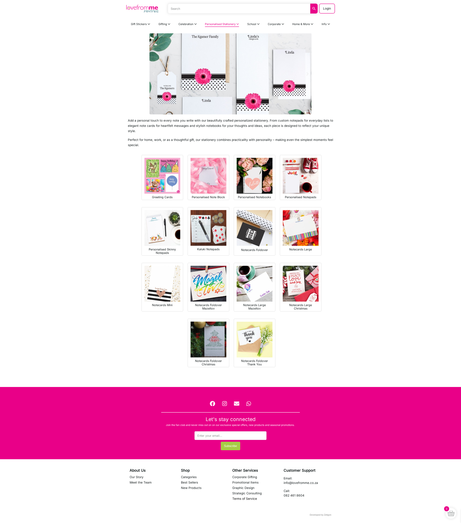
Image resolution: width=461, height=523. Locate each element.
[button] (153, 74)
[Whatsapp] (249, 403)
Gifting (163, 24)
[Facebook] (212, 403)
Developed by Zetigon (320, 515)
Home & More (301, 24)
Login (327, 8)
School (252, 24)
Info (324, 24)
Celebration (186, 24)
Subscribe (230, 446)
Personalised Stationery (220, 24)
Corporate (274, 24)
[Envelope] (236, 403)
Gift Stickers (139, 24)
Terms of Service (244, 498)
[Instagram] (224, 403)
